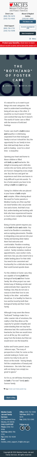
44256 (12, 422)
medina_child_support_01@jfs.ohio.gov (15, 442)
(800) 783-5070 (9, 16)
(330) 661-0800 (27, 19)
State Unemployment (28, 33)
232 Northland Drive (8, 419)
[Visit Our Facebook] (22, 428)
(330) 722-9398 (9, 31)
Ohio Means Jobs (28, 21)
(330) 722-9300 (9, 19)
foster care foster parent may (17, 389)
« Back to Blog (10, 398)
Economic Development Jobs (28, 27)
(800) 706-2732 (9, 28)
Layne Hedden (11, 86)
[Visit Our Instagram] (28, 428)
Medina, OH (5, 422)
